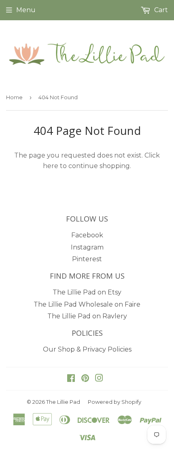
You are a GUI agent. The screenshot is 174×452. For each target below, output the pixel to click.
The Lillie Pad (63, 402)
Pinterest (87, 259)
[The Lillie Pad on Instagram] (99, 379)
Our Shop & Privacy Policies (87, 349)
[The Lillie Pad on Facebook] (71, 379)
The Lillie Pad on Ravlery (87, 316)
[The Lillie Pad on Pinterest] (85, 379)
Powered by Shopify (114, 402)
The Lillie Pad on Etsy (87, 292)
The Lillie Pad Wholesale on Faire (87, 304)
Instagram (87, 247)
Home (14, 97)
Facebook (87, 235)
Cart (160, 10)
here (50, 166)
